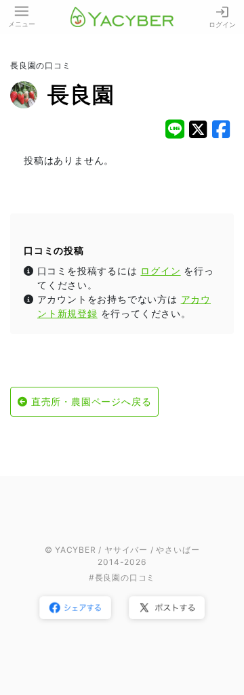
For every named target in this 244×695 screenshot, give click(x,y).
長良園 (80, 94)
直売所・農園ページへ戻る (91, 401)
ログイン (222, 24)
